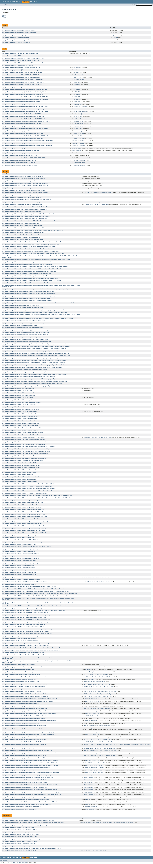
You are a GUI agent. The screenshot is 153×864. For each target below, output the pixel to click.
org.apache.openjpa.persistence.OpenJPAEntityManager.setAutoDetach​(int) (24, 744)
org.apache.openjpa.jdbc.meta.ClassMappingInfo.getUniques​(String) (22, 225)
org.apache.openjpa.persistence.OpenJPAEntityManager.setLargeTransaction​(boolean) (27, 750)
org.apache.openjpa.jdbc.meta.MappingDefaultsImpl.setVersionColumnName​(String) (27, 300)
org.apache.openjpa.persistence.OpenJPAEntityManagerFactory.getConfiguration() (26, 767)
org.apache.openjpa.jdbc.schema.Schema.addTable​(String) (19, 472)
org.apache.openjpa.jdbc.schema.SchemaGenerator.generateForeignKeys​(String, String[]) (28, 483)
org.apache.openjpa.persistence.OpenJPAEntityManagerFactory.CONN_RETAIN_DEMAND (27, 143)
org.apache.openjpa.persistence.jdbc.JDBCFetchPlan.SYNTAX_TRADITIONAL (24, 87)
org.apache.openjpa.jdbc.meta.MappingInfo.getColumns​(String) (20, 305)
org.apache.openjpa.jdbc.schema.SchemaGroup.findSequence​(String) (22, 502)
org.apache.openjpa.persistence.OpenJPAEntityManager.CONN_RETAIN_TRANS (25, 111)
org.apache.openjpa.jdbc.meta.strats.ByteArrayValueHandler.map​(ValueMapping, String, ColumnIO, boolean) (34, 344)
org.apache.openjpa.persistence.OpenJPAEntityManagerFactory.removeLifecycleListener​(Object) (30, 770)
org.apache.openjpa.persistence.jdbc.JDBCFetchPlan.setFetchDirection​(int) (24, 686)
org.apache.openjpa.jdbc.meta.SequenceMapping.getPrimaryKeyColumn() (23, 320)
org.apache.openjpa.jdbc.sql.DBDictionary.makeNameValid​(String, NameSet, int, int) (27, 633)
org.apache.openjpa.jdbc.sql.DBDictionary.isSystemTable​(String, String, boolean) (25, 631)
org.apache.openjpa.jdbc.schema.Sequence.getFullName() (19, 535)
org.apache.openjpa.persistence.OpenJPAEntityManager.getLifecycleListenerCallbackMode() (29, 713)
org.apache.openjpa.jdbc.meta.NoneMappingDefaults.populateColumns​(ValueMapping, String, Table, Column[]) (34, 312)
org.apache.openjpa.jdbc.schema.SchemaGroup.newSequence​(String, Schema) (25, 525)
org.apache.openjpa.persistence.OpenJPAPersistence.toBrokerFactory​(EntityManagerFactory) (29, 784)
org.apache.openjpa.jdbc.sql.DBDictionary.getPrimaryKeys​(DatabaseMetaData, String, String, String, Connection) (35, 595)
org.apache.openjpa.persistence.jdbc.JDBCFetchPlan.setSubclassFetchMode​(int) (25, 696)
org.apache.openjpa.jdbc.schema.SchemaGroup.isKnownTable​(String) (22, 511)
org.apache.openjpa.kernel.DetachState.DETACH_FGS (17, 65)
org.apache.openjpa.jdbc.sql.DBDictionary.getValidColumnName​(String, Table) (25, 612)
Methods (4, 17)
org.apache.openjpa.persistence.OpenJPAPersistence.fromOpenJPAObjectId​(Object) (26, 775)
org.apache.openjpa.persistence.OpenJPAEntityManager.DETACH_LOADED (23, 126)
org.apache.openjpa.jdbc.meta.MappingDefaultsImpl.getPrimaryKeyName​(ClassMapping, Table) (30, 278)
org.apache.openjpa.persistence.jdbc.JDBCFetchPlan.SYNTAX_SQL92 (22, 84)
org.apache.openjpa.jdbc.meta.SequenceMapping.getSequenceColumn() (23, 323)
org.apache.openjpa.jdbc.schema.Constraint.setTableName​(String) (21, 434)
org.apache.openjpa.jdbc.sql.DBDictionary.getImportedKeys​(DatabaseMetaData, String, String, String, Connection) (35, 591)
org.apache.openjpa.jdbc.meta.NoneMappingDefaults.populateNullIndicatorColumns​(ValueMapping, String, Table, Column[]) (38, 318)
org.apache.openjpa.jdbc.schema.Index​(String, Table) (17, 832)
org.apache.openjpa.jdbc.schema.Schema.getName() (17, 474)
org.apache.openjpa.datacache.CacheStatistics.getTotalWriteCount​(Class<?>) (25, 185)
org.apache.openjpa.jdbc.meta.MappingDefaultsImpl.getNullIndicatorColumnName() (26, 273)
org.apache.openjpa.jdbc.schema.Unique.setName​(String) (19, 584)
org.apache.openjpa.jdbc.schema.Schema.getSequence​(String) (20, 476)
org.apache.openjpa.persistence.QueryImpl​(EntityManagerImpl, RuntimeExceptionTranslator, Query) (31, 848)
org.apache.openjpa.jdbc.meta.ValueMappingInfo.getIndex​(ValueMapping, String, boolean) (28, 376)
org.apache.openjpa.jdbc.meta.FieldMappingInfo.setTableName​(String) (23, 239)
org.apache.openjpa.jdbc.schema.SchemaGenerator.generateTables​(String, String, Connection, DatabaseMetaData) (36, 497)
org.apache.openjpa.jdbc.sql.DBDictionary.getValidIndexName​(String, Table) (24, 617)
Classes (4, 15)
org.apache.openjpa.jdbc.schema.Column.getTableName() (19, 395)
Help (35, 1)
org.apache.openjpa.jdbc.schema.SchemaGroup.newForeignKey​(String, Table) (24, 516)
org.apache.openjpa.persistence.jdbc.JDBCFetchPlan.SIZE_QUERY (21, 77)
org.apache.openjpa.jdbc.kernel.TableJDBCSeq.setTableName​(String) (22, 204)
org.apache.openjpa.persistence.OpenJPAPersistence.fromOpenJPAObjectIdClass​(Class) (27, 777)
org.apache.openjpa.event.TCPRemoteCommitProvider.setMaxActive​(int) (23, 190)
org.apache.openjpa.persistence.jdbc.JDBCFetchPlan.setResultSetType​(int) (24, 693)
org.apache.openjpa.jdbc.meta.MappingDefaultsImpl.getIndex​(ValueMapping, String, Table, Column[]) (32, 268)
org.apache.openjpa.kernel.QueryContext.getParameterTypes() (20, 640)
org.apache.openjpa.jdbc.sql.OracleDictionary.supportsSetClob (20, 60)
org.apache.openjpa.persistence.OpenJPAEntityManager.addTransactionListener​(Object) (27, 701)
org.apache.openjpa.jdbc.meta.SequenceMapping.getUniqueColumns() (22, 327)
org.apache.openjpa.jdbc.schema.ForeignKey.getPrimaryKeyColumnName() (24, 439)
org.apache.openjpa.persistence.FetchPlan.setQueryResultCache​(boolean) (24, 676)
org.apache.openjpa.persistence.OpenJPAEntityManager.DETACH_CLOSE (23, 116)
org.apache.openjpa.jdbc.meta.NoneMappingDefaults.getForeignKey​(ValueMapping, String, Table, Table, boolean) (35, 310)
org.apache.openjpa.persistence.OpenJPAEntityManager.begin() (20, 703)
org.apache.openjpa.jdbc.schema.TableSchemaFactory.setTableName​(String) (24, 581)
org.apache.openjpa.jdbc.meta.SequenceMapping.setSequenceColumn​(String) (25, 334)
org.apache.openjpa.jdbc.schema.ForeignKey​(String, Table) (19, 829)
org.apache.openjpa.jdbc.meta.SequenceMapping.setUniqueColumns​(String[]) (25, 339)
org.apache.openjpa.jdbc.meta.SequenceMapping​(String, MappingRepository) (24, 825)
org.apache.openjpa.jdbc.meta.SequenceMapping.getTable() (19, 325)
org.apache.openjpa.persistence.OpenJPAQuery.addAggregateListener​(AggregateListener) (28, 797)
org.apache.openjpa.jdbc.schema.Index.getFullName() (18, 455)
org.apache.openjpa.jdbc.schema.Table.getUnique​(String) (19, 574)
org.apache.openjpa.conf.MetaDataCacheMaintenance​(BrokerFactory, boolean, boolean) (28, 820)
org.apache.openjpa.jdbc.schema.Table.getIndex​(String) (18, 567)
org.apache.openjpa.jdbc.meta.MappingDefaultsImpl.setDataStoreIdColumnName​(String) (28, 291)
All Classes (3, 4)
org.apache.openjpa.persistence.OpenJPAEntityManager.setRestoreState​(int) (24, 755)
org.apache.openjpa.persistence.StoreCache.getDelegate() (19, 809)
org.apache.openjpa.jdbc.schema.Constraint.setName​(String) (20, 430)
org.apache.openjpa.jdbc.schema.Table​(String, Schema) (18, 843)
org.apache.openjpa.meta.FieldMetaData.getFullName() (18, 664)
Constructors (5, 18)
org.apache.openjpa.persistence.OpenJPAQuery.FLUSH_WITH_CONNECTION (24, 157)
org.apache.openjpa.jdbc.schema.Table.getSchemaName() (19, 572)
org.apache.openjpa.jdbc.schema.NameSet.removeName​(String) (21, 467)
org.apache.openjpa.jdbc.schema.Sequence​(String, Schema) (19, 841)
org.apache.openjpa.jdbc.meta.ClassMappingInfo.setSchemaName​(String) (23, 227)
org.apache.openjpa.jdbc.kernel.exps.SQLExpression (17, 35)
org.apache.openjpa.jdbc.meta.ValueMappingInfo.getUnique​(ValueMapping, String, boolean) (29, 386)
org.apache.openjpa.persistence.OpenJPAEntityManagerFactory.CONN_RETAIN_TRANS (27, 145)
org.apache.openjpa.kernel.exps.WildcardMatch (16, 42)
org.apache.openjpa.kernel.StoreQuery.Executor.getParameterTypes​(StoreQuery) (25, 643)
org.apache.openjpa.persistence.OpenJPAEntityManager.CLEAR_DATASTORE (24, 104)
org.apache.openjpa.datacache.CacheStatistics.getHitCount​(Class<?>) (23, 176)
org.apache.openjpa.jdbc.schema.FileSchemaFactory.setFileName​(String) (23, 437)
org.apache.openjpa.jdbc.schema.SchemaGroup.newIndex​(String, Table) (23, 518)
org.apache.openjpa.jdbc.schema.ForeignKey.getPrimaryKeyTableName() (23, 444)
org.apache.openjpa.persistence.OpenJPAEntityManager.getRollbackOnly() (23, 718)
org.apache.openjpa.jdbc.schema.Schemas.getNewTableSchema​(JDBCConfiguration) (26, 532)
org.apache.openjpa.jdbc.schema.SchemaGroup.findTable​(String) (21, 504)
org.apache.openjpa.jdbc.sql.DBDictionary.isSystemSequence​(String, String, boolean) (27, 629)
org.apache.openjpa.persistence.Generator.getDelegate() (19, 679)
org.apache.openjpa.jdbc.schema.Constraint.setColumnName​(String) (22, 427)
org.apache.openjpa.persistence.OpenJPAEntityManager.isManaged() (22, 728)
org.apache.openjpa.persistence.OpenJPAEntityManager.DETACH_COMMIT (23, 118)
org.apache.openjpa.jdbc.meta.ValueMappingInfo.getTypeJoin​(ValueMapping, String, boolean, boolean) (32, 383)
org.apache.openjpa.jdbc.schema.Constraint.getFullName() (19, 418)
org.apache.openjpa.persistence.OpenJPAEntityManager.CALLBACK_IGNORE (24, 91)
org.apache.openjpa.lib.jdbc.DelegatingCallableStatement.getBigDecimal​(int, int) (25, 645)
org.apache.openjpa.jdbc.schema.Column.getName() (17, 390)
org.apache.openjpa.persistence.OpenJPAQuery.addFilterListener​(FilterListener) (25, 799)
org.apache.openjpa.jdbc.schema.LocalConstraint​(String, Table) (20, 834)
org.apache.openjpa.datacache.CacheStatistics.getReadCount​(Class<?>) (23, 178)
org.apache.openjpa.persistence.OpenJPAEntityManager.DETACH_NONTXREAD (25, 128)
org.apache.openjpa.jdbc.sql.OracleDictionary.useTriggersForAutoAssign (23, 62)
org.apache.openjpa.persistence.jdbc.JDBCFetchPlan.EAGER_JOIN (21, 67)
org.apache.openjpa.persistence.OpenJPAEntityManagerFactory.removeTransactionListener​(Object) (31, 772)
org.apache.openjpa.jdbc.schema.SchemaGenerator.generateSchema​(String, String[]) (27, 490)
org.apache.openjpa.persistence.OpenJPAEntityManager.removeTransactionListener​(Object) (29, 734)
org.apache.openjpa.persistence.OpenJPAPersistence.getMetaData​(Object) (24, 779)
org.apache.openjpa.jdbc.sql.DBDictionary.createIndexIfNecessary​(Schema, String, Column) (29, 586)
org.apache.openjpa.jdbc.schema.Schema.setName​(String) (19, 481)
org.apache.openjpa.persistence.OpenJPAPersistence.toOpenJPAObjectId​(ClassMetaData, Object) (30, 792)
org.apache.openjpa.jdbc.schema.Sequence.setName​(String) (20, 539)
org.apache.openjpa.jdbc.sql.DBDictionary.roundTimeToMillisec (20, 53)
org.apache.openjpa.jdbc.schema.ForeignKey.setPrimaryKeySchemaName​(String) (26, 451)
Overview (3, 1)
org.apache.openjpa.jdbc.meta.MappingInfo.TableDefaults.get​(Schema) (23, 307)
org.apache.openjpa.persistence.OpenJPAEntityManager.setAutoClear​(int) (23, 741)
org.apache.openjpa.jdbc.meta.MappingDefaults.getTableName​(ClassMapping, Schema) (27, 248)
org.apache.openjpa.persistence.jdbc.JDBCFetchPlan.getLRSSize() (21, 681)
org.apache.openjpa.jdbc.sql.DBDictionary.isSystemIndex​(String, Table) (23, 626)
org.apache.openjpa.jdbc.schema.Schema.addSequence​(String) (20, 469)
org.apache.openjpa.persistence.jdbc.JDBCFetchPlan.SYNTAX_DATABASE (23, 82)
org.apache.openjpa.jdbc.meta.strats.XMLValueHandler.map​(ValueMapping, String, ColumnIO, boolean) (32, 367)
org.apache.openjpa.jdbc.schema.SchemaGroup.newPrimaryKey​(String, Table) (25, 521)
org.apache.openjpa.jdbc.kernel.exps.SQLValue (15, 37)
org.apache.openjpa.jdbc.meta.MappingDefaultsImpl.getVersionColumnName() (25, 282)
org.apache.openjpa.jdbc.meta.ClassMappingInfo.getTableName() (21, 223)
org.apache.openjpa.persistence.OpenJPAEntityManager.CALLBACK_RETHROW (24, 96)
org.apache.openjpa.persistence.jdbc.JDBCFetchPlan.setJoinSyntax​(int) (23, 689)
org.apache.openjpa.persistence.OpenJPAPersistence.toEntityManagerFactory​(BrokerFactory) (29, 789)
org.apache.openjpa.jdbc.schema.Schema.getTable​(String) (19, 479)
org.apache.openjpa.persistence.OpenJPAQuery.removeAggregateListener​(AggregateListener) (29, 801)
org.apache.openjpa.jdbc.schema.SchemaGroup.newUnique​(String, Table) (23, 530)
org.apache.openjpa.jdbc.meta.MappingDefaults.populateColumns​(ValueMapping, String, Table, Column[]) (33, 253)
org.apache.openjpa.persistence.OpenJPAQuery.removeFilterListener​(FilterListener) (26, 804)
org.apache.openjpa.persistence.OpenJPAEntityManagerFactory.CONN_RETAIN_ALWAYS (27, 140)
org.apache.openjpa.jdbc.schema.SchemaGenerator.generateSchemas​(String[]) (25, 493)
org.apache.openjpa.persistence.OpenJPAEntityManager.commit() (21, 706)
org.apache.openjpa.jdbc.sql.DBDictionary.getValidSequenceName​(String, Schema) (26, 619)
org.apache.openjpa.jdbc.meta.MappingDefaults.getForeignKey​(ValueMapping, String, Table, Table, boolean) (33, 241)
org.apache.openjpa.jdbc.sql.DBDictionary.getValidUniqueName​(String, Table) (24, 624)
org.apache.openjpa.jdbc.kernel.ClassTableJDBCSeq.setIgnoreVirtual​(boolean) (25, 192)
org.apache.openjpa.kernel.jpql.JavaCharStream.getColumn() (20, 636)
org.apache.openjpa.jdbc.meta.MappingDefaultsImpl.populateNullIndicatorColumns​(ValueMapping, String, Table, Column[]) (38, 289)
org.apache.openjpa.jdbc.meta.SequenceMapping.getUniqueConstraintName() (25, 330)
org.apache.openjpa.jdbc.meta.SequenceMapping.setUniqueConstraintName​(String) (26, 341)
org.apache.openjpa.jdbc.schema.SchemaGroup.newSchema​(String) (22, 523)
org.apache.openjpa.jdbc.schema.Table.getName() (17, 570)
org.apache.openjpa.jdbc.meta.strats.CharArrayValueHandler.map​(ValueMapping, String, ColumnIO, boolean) (34, 348)
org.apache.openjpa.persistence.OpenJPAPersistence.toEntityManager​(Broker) (25, 787)
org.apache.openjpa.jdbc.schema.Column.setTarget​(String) (19, 411)
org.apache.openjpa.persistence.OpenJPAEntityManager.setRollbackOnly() (23, 758)
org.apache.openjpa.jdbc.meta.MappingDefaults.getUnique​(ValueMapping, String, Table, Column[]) (31, 251)
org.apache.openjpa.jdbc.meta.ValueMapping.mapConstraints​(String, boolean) (25, 369)
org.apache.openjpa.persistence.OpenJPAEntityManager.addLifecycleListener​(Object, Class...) (29, 698)
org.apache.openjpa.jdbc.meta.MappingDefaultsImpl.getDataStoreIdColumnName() (26, 262)
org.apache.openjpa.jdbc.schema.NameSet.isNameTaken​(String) (21, 465)
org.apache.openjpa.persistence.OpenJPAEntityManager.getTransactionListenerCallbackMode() (29, 720)
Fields (3, 16)
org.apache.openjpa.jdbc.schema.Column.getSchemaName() (20, 392)
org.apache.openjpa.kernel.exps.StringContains (16, 40)
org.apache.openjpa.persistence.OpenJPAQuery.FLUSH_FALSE (20, 153)
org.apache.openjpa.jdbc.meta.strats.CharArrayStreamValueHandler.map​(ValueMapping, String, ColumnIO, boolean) (36, 346)
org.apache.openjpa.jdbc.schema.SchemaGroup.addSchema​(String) (22, 500)
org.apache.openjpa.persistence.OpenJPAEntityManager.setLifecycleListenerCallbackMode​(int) (29, 753)
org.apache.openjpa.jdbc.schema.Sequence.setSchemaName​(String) (22, 542)
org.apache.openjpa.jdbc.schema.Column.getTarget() (17, 397)
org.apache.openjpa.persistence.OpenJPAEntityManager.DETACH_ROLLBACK (24, 130)
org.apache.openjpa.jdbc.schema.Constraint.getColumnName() (20, 416)
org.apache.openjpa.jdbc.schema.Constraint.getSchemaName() (20, 423)
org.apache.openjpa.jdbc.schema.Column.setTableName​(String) (20, 409)
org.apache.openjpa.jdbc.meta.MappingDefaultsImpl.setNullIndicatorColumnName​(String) (28, 296)
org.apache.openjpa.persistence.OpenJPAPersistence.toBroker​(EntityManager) (25, 782)
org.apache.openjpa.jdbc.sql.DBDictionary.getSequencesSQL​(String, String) (24, 608)
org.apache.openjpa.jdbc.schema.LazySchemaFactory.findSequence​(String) (24, 458)
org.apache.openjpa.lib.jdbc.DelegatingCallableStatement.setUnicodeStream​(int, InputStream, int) (31, 647)
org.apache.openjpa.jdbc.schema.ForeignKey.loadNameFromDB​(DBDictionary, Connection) (28, 446)
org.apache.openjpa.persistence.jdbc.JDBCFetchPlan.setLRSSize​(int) (22, 691)
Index (31, 1)
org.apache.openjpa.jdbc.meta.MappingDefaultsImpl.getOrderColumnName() (24, 275)
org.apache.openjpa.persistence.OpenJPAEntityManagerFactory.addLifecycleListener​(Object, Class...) (31, 762)
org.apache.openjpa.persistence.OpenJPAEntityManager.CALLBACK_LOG (23, 94)
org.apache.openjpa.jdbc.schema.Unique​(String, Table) (18, 846)
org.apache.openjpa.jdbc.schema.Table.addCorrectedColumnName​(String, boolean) (26, 546)
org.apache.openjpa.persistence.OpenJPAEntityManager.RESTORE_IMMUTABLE (25, 135)
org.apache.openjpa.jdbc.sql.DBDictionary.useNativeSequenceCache (22, 55)
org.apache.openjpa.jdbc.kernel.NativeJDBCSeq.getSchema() (20, 195)
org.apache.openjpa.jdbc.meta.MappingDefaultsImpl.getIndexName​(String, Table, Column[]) (29, 271)
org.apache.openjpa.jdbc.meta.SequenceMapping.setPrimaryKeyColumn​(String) (25, 332)
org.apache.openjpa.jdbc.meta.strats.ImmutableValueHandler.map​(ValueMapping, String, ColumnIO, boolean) (34, 360)
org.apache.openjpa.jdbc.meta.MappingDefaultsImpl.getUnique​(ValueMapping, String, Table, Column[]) (32, 280)
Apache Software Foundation (20, 862)
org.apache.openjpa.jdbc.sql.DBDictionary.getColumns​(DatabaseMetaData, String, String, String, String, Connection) (36, 588)
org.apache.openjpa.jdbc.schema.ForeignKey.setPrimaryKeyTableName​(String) (25, 453)
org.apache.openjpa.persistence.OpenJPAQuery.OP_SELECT (19, 162)
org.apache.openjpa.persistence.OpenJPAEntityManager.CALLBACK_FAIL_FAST (24, 89)
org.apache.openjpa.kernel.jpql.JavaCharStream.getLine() (19, 638)
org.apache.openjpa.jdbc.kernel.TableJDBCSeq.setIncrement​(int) (21, 202)
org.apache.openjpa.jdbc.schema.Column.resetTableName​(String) (21, 402)
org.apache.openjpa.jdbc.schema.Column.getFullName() (18, 388)
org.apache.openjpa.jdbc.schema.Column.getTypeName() (19, 399)
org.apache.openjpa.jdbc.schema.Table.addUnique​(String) (19, 556)
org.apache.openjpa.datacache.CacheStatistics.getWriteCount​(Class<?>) (23, 188)
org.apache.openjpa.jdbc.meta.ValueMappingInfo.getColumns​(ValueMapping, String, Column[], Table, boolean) (34, 374)
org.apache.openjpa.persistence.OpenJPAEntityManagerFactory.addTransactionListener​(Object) (30, 765)
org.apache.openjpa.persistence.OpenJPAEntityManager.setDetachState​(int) (24, 748)
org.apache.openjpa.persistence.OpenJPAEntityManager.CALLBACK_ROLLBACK (25, 99)
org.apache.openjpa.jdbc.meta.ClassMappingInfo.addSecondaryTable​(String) (24, 206)
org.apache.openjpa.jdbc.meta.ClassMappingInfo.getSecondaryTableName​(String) (26, 216)
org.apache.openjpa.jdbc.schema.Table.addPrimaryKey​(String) (20, 553)
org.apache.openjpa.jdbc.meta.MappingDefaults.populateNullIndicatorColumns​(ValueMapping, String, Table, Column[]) (36, 259)
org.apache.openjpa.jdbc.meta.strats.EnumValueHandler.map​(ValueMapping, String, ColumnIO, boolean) (32, 358)
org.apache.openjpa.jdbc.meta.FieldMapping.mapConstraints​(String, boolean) (25, 234)
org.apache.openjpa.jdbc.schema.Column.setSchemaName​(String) (21, 407)
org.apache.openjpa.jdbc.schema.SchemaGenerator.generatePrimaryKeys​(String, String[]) (28, 488)
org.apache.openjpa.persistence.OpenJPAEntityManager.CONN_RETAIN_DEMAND (25, 109)
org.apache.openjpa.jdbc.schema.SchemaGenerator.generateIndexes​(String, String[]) (27, 486)
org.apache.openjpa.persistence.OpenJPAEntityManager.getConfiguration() (24, 711)
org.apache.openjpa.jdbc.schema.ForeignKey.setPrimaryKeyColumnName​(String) (25, 448)
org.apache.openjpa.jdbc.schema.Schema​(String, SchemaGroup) (21, 839)
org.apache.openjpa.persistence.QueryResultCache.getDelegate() (21, 806)
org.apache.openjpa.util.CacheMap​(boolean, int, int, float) (19, 850)
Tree (20, 1)
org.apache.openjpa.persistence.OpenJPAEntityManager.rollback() (21, 737)
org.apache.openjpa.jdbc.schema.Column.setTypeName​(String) (20, 413)
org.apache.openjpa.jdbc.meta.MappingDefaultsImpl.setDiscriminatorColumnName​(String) (28, 293)
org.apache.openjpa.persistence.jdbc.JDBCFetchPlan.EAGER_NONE (21, 70)
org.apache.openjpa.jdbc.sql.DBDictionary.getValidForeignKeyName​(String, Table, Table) (28, 615)
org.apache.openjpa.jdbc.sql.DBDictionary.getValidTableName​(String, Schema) (25, 622)
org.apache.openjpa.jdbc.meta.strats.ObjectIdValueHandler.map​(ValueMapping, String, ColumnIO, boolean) (33, 362)
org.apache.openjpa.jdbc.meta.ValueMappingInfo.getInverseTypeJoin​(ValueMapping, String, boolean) (31, 378)
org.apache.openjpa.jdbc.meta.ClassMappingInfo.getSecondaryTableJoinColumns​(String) (28, 213)
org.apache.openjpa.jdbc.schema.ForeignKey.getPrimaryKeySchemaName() (24, 442)
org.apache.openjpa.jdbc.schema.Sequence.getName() (18, 537)
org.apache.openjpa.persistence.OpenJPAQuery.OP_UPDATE (19, 165)
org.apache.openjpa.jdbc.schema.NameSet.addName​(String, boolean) (22, 462)
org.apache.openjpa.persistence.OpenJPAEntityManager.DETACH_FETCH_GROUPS (26, 121)
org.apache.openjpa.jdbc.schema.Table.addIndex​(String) (18, 551)
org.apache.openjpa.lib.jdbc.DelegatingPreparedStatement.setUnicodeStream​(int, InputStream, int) (31, 650)
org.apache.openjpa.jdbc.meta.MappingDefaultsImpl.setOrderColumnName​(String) (26, 298)
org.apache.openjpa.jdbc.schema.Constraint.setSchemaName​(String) (22, 432)
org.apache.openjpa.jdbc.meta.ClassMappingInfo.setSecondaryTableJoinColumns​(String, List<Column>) (32, 230)
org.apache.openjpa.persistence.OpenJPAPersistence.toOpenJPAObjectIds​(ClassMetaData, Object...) (31, 794)
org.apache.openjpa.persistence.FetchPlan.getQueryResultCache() (21, 674)
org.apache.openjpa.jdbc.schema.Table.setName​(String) (18, 577)
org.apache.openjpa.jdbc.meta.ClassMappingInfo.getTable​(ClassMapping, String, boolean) (28, 220)
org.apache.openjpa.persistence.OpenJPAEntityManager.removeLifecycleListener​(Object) (28, 732)
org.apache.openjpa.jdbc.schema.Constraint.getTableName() (20, 425)
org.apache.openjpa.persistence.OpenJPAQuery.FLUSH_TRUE (20, 155)
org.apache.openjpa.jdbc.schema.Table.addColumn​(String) (19, 544)
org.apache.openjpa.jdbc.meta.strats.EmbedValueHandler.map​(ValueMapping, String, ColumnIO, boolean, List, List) (36, 355)
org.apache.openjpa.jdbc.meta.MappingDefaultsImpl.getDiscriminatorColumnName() (27, 264)
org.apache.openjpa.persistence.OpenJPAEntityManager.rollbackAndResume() (24, 739)
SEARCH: (134, 4)
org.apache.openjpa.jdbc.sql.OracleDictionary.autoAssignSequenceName (23, 58)
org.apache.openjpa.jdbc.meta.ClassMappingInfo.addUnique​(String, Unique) (24, 209)
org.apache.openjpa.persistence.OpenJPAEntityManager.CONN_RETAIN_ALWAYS (25, 106)
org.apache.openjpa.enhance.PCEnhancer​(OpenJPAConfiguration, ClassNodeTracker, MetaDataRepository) (33, 822)
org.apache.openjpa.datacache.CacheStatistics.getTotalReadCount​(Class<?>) (25, 183)
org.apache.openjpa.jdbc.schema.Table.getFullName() (18, 565)
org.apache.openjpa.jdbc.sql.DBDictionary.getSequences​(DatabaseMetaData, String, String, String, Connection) (34, 605)
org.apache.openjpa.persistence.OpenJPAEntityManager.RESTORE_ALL (22, 133)
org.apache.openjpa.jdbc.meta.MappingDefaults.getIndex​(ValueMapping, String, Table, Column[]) (30, 244)
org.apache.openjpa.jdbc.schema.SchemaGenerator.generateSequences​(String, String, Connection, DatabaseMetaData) (37, 495)
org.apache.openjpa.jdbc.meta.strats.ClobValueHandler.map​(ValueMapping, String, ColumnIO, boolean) (32, 351)
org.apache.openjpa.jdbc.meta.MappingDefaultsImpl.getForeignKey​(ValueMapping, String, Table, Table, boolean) (35, 266)
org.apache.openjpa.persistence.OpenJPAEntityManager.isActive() (21, 723)
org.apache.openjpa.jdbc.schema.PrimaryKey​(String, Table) (19, 836)
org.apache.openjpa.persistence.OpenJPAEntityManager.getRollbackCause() (24, 715)
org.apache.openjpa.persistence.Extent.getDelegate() (18, 669)
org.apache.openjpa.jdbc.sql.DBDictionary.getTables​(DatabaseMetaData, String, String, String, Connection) (33, 610)
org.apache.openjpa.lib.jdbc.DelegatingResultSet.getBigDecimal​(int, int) (23, 652)
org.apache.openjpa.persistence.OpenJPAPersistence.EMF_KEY (20, 150)
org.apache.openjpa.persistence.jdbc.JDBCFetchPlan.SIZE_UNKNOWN (22, 79)
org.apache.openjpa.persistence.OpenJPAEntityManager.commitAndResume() (24, 708)
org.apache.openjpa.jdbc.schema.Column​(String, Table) (18, 827)
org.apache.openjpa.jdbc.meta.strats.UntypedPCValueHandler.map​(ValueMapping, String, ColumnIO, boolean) (34, 365)
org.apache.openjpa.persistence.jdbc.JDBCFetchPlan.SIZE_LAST (20, 74)
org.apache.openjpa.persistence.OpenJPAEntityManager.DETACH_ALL (22, 113)
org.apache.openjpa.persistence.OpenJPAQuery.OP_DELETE (19, 160)
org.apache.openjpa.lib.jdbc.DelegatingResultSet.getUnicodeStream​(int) (23, 654)
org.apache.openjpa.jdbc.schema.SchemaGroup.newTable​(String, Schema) (24, 528)
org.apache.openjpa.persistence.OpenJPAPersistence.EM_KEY (20, 148)
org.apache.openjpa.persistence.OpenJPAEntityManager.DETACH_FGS (22, 123)
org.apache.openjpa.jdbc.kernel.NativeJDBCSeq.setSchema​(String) (21, 197)
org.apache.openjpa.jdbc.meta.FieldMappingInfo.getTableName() (21, 237)
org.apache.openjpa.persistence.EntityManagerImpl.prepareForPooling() (23, 667)
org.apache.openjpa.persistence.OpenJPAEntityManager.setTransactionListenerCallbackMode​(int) (30, 760)
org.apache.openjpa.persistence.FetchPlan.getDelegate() (19, 671)
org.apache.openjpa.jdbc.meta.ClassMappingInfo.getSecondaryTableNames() (24, 218)
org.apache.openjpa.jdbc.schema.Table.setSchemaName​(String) (21, 579)
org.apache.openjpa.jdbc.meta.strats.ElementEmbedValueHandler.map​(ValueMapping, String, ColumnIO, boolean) (35, 353)
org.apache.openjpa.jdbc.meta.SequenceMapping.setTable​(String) (21, 337)
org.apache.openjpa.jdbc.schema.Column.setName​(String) (19, 404)
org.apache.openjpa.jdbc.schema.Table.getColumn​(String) (19, 560)
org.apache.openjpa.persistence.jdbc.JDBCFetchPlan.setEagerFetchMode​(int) (24, 684)
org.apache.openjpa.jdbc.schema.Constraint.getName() (18, 420)
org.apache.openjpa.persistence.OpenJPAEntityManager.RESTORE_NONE (23, 138)
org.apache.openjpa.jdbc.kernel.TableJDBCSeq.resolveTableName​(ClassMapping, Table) (27, 199)
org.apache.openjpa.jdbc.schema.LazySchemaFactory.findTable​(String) (22, 460)
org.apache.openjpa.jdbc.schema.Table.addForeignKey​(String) (20, 549)
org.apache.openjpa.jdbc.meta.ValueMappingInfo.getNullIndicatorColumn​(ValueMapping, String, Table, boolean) (34, 381)
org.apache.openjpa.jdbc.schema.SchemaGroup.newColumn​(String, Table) (23, 514)
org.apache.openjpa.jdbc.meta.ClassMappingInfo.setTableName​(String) (23, 232)
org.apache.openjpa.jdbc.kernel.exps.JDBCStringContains (19, 30)
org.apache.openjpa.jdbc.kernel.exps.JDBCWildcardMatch (19, 32)
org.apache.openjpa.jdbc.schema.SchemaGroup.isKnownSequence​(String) (23, 509)
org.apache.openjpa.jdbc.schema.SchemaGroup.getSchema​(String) (21, 507)
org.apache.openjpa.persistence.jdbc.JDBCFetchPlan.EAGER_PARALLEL (22, 72)
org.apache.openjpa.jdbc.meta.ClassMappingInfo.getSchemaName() (22, 211)
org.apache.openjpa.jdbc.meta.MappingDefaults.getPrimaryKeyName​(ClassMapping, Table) (29, 246)
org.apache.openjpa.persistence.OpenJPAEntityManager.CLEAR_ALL (21, 101)
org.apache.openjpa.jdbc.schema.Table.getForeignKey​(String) (20, 563)
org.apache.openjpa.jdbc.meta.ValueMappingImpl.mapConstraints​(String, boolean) (26, 372)
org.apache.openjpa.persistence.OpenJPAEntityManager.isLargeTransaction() (24, 725)
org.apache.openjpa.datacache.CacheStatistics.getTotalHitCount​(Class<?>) (24, 181)
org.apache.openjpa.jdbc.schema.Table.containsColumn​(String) (20, 558)
